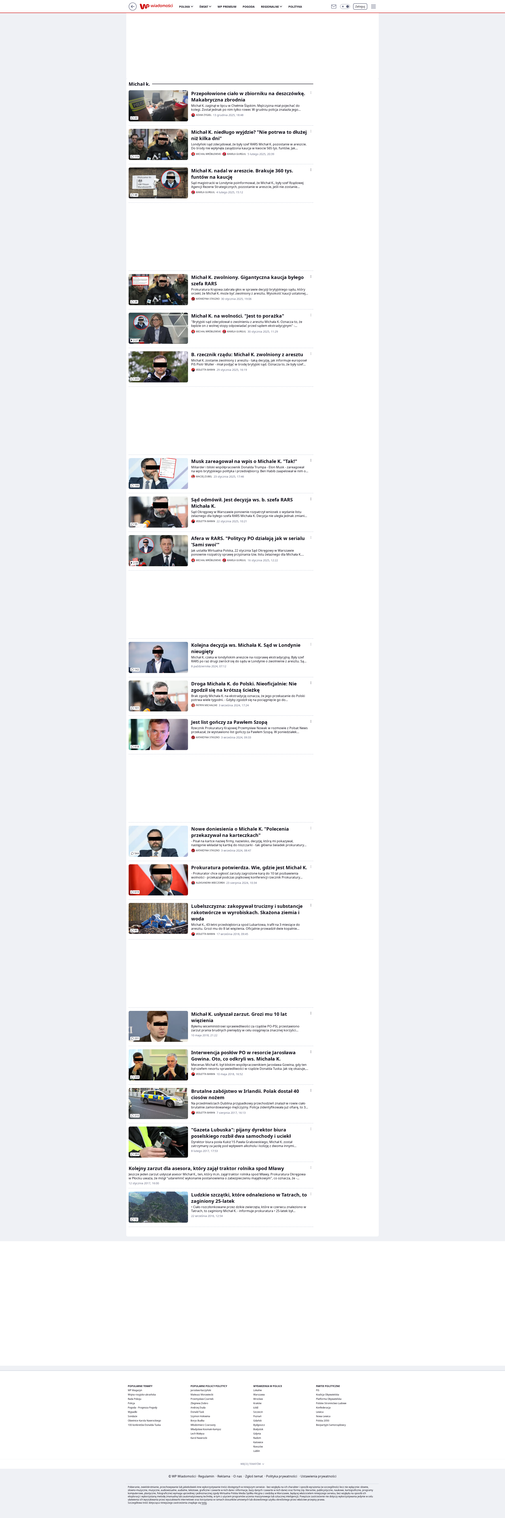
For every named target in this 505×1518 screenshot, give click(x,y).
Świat (203, 6)
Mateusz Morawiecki (202, 1394)
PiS (317, 1390)
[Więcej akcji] (311, 92)
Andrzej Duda (198, 1407)
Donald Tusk (197, 1412)
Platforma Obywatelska (328, 1399)
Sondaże (132, 1416)
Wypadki (132, 1412)
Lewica (320, 1412)
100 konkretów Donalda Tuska (144, 1425)
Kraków (257, 1403)
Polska (184, 6)
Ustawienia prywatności (317, 1476)
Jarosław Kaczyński (201, 1390)
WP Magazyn (135, 1390)
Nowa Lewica (323, 1416)
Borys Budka (197, 1420)
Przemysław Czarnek (202, 1399)
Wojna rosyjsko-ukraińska (142, 1394)
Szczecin (258, 1412)
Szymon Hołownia (200, 1416)
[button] (345, 6)
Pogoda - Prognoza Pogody (142, 1407)
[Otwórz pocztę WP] (334, 6)
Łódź (255, 1407)
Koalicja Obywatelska (327, 1394)
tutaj (204, 1502)
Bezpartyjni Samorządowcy (331, 1425)
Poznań (257, 1416)
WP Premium (227, 6)
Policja (131, 1403)
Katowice (258, 1442)
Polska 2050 (322, 1420)
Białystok (258, 1429)
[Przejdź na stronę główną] (133, 9)
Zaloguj (360, 6)
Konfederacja (323, 1407)
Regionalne (270, 6)
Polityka (295, 6)
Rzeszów (258, 1446)
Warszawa (259, 1394)
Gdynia (257, 1433)
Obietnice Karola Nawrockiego (144, 1420)
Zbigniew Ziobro (199, 1403)
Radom (257, 1438)
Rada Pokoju (134, 1399)
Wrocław (258, 1399)
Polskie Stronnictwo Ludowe (331, 1403)
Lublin (256, 1451)
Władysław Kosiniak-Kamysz (206, 1429)
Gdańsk (257, 1420)
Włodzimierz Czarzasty (203, 1425)
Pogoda (249, 6)
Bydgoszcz (259, 1425)
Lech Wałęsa (197, 1433)
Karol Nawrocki (199, 1438)
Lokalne (257, 1390)
